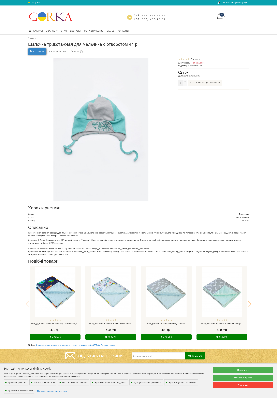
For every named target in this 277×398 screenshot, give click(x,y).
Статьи (111, 31)
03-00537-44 (94, 345)
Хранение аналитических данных (110, 382)
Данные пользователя (44, 382)
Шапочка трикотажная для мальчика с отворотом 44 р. (62, 345)
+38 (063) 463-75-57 (150, 19)
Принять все (243, 370)
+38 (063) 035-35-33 (150, 14)
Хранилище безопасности (20, 390)
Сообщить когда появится (205, 83)
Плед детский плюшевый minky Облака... (166, 323)
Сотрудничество (93, 31)
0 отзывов (195, 59)
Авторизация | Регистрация (235, 2)
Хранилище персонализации (182, 382)
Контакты (123, 31)
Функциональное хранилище (147, 382)
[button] (250, 304)
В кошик (56, 337)
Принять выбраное (243, 377)
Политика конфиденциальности (52, 391)
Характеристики (57, 51)
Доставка (75, 31)
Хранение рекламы (17, 382)
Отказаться (243, 385)
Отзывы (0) (77, 51)
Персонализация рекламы (74, 382)
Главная (32, 38)
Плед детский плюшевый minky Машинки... (110, 323)
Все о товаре (37, 51)
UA (32, 2)
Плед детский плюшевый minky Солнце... (222, 323)
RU (38, 2)
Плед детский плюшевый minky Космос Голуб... (55, 323)
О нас (63, 31)
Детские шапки (108, 345)
